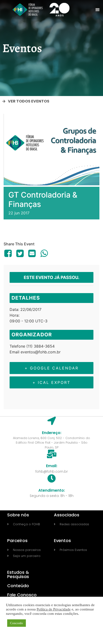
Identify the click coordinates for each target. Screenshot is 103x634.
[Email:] (51, 454)
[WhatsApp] (44, 253)
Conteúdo (18, 586)
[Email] (32, 253)
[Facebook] (9, 253)
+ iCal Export (51, 382)
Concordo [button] (16, 623)
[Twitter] (20, 253)
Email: (51, 466)
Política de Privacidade (54, 609)
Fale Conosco (22, 595)
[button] (97, 9)
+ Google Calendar (52, 368)
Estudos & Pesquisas (18, 574)
